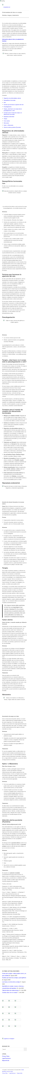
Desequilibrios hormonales (9, 100)
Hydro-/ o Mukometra (8, 125)
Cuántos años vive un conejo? (9, 992)
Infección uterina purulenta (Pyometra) (12, 127)
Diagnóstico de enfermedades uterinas (12, 98)
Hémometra (6, 123)
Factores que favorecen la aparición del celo (14, 104)
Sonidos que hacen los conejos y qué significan (14, 977)
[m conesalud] (12, 7)
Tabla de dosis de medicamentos (10, 990)
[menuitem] (5, 1073)
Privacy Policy (5, 1056)
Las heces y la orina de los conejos (11, 982)
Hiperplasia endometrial (9, 116)
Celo (5, 102)
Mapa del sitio (5, 1060)
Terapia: (5, 118)
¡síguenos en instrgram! (9, 1038)
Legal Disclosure (6, 1058)
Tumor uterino (7, 121)
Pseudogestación (7, 106)
